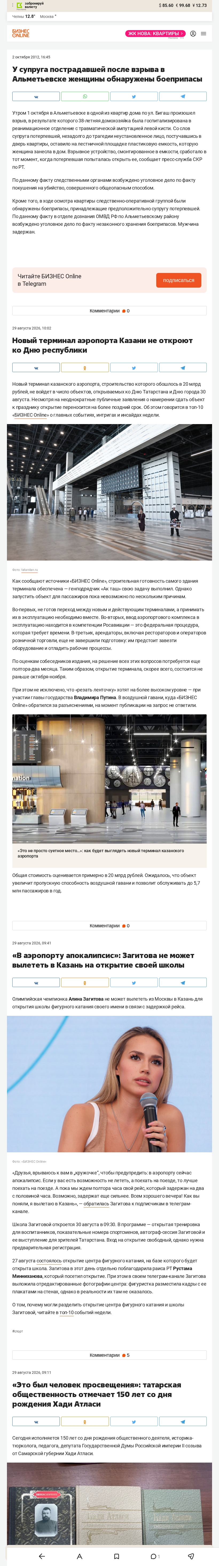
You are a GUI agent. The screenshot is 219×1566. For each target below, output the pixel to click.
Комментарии (110, 310)
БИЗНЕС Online (30, 415)
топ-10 (67, 1312)
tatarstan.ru (29, 570)
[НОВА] (154, 33)
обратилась (96, 1203)
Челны (18, 16)
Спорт (17, 1331)
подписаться (178, 280)
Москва (47, 16)
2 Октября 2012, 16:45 (31, 57)
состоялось (49, 1260)
